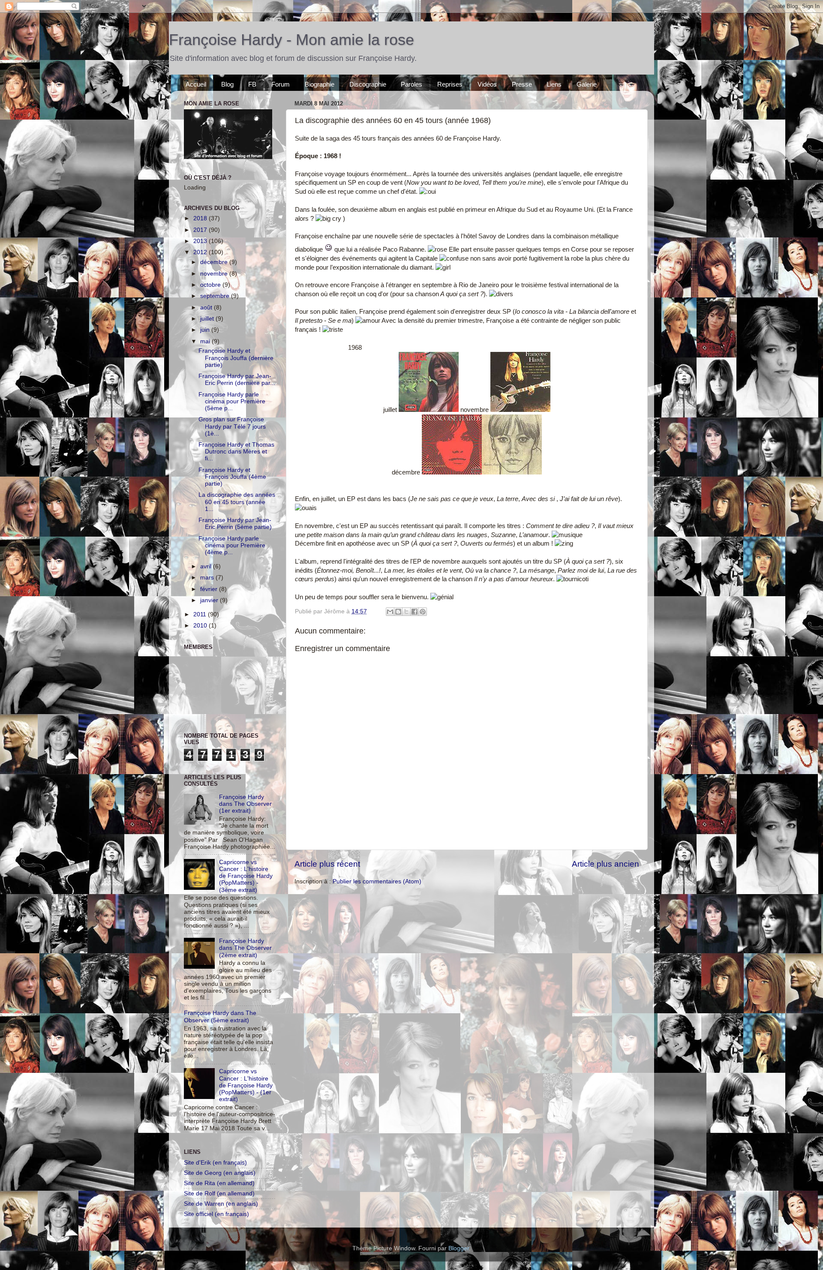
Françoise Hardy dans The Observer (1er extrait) (245, 804)
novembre (214, 273)
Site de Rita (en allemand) (219, 1183)
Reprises (450, 84)
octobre (211, 285)
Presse (522, 84)
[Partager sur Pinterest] (422, 611)
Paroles (411, 84)
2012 (201, 252)
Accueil (196, 84)
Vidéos (487, 84)
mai (206, 341)
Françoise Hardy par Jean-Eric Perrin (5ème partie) (235, 523)
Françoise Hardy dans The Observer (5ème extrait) (220, 1016)
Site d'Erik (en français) (215, 1162)
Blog (227, 84)
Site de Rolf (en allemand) (219, 1193)
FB (252, 84)
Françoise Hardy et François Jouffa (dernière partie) (235, 358)
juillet (208, 318)
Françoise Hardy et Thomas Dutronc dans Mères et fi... (236, 451)
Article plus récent (327, 863)
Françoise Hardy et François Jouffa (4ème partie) (232, 477)
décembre (214, 262)
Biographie (319, 84)
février (209, 589)
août (207, 307)
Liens (554, 84)
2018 (201, 218)
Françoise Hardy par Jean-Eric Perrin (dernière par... (236, 379)
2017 (201, 230)
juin (205, 330)
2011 (200, 614)
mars (208, 577)
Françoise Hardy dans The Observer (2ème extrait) (245, 948)
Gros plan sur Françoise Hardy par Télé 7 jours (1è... (232, 426)
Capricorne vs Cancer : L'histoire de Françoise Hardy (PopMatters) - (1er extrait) (246, 1085)
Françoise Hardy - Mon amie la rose (291, 39)
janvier (210, 600)
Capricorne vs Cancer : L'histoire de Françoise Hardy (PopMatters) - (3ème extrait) (246, 876)
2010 (201, 625)
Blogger (458, 1248)
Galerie (587, 84)
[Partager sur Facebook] (414, 611)
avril (206, 566)
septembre (215, 296)
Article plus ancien (605, 863)
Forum (280, 84)
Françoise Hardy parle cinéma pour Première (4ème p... (231, 545)
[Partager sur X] (406, 611)
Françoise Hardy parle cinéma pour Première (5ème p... (231, 401)
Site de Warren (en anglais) (221, 1204)
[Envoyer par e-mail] (390, 611)
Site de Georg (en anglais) (219, 1173)
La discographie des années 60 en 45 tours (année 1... (236, 502)
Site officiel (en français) (216, 1214)
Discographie (367, 84)
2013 (201, 241)
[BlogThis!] (398, 611)
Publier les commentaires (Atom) (377, 881)
